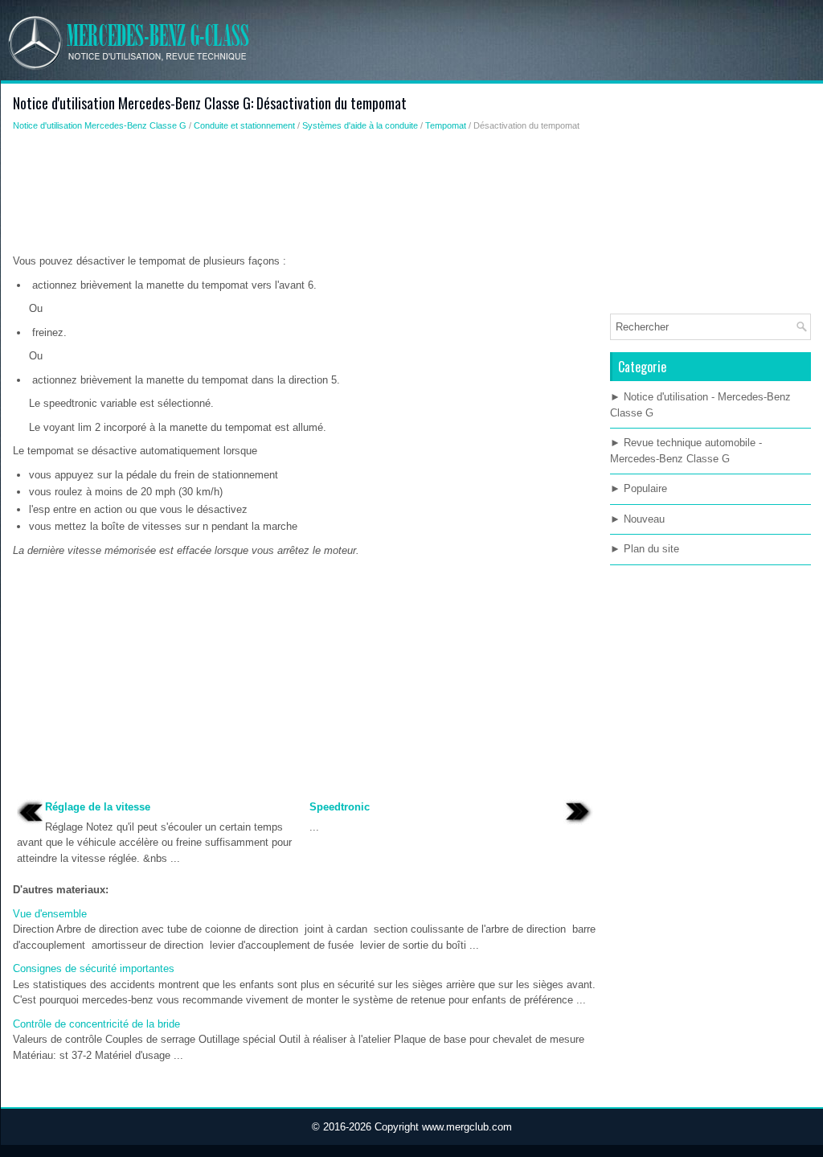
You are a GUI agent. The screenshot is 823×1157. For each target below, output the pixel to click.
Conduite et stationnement (244, 125)
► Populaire (638, 488)
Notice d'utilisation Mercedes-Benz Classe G (99, 125)
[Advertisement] (305, 197)
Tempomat (445, 125)
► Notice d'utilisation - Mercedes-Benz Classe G (700, 405)
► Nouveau (637, 519)
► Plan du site (644, 549)
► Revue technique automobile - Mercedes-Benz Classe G (686, 451)
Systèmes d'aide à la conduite (360, 125)
